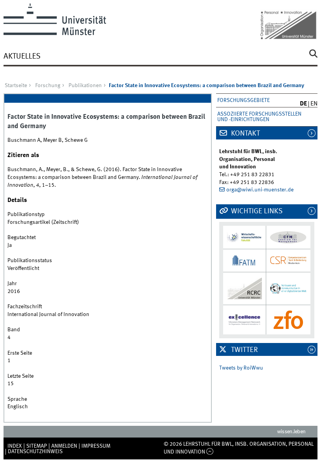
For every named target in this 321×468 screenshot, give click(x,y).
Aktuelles (22, 57)
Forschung (47, 85)
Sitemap (36, 446)
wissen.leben (291, 431)
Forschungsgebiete (243, 100)
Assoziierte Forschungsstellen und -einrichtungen (259, 116)
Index (14, 446)
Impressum (95, 446)
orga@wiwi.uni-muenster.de (260, 190)
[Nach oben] (210, 452)
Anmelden (64, 446)
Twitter (243, 350)
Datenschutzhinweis (35, 451)
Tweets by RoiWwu (241, 368)
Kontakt (244, 133)
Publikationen (85, 85)
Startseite (16, 85)
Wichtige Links (256, 211)
